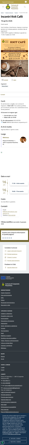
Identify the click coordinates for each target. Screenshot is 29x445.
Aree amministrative (6, 295)
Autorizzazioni (4, 318)
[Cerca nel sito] (25, 7)
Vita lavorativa (5, 331)
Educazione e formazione (7, 321)
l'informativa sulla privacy (14, 434)
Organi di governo (5, 293)
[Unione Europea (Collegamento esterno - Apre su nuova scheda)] (14, 278)
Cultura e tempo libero (7, 343)
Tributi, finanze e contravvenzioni (9, 341)
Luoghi (2, 367)
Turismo (3, 328)
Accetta (16, 442)
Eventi (16, 12)
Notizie (3, 356)
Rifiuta (16, 438)
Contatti (3, 94)
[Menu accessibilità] (2, 442)
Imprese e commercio (6, 345)
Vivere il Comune (9, 12)
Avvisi (2, 359)
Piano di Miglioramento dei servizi (10, 412)
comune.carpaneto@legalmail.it (11, 388)
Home (2, 12)
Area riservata (4, 409)
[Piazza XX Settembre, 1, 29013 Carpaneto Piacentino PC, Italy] (1, 152)
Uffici (2, 298)
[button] (8, 2)
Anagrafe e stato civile (7, 316)
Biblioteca (6, 137)
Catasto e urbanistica (6, 313)
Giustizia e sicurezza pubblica (8, 338)
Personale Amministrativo (8, 303)
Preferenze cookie (7, 432)
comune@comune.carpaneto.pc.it (13, 385)
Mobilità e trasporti (6, 336)
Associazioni (4, 323)
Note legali (4, 404)
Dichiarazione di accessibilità (8, 407)
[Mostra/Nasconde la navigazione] (3, 7)
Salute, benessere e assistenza (9, 326)
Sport (2, 333)
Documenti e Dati (5, 305)
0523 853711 (6, 380)
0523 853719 (11, 215)
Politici (2, 300)
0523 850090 (6, 383)
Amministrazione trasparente (8, 402)
